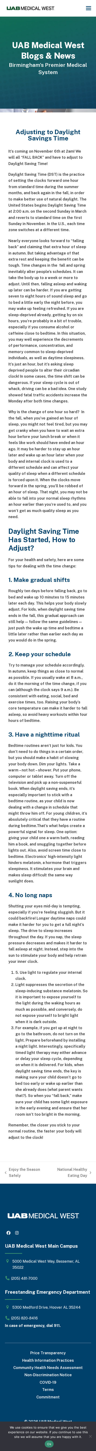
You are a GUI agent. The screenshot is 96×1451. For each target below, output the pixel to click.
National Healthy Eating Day (67, 1173)
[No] (90, 1436)
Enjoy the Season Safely (22, 1173)
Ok (49, 1444)
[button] (88, 8)
